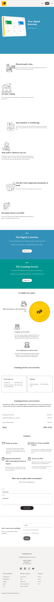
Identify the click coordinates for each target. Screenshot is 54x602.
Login (47, 3)
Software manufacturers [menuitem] (24, 583)
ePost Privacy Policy (35, 533)
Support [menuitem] (4, 583)
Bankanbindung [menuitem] (6, 579)
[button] (51, 3)
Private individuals (7, 573)
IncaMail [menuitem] (4, 581)
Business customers (25, 573)
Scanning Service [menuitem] (6, 576)
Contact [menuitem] (39, 579)
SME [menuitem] (21, 579)
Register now (27, 251)
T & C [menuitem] (39, 583)
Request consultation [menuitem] (24, 586)
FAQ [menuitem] (4, 586)
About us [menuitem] (39, 576)
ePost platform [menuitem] (23, 576)
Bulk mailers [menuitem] (22, 581)
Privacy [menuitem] (39, 581)
